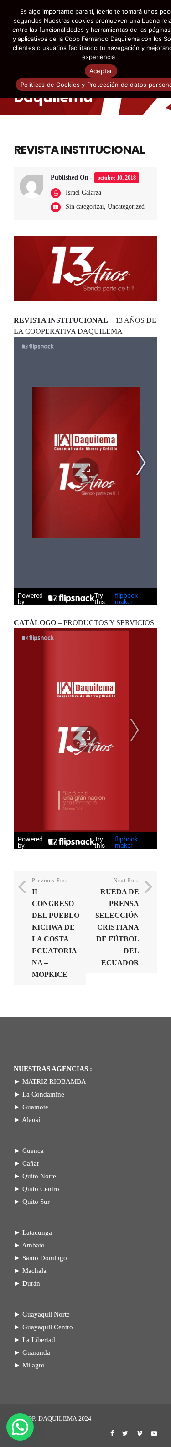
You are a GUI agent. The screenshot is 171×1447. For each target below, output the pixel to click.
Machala (34, 1270)
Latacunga (37, 1232)
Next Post (117, 921)
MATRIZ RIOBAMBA (54, 1081)
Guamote (35, 1107)
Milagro (33, 1365)
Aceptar (101, 71)
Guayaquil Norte (46, 1314)
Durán (31, 1283)
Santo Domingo (44, 1258)
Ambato (33, 1245)
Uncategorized (126, 206)
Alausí (31, 1119)
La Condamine (43, 1094)
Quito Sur (36, 1201)
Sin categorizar (85, 206)
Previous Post (55, 927)
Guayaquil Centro (47, 1327)
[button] (20, 1427)
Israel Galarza (83, 192)
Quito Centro (40, 1188)
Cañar (30, 1163)
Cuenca (33, 1150)
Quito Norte (39, 1176)
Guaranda (36, 1352)
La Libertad (38, 1339)
